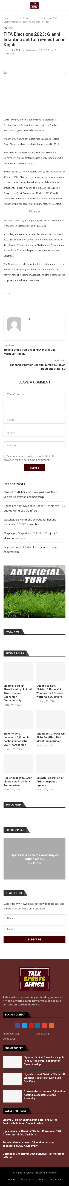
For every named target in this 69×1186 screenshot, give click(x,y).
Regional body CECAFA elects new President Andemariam (18, 781)
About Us (25, 1179)
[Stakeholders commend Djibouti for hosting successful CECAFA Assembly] (18, 719)
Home (7, 18)
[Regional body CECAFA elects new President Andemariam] (18, 763)
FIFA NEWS (23, 18)
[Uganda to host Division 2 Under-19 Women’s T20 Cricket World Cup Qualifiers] (51, 671)
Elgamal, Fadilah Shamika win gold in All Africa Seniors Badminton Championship (18, 693)
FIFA (8, 293)
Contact (40, 1179)
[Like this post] (29, 63)
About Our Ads (11, 1033)
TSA (18, 50)
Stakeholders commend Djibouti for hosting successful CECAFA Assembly (17, 739)
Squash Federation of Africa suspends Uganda (50, 781)
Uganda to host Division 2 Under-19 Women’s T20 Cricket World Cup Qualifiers (49, 691)
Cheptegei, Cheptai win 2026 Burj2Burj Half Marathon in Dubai (50, 737)
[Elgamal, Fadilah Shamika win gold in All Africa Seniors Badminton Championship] (18, 671)
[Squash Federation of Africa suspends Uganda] (51, 763)
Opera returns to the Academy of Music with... (34, 857)
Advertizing (42, 1033)
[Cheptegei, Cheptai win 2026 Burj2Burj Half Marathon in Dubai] (51, 719)
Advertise (56, 1179)
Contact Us (9, 1039)
